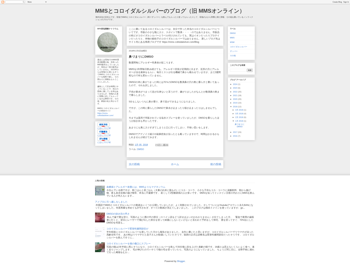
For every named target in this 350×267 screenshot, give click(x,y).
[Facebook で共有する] (164, 145)
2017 (235, 132)
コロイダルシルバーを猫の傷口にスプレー (129, 243)
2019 (235, 103)
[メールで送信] (156, 145)
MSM (232, 42)
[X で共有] (162, 145)
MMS (232, 38)
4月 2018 (239, 110)
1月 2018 (239, 121)
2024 (235, 84)
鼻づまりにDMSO (239, 125)
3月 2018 (239, 113)
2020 (235, 99)
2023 (235, 88)
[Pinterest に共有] (167, 145)
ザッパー (234, 51)
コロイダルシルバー (238, 47)
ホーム (175, 164)
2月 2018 (239, 117)
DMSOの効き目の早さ (118, 214)
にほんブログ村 (104, 128)
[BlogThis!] (159, 145)
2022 (235, 92)
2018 (235, 107)
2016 (235, 136)
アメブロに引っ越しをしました (111, 202)
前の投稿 (215, 164)
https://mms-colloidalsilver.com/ (105, 114)
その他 (233, 55)
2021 (235, 95)
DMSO (140, 149)
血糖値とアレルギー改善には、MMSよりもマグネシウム (136, 187)
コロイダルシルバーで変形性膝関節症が (127, 228)
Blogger (181, 261)
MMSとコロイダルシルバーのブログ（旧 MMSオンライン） (170, 11)
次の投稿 (134, 164)
